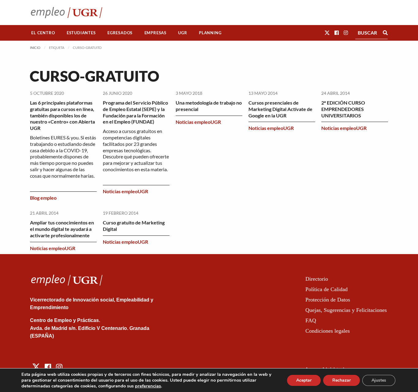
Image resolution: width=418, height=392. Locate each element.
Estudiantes (81, 32)
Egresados (119, 32)
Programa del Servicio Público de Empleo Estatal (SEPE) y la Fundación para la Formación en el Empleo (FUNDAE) (135, 112)
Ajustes (378, 380)
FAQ (310, 320)
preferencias (148, 386)
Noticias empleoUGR (125, 191)
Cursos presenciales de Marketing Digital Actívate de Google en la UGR (280, 109)
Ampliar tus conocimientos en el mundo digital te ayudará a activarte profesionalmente (62, 229)
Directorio (316, 279)
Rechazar (341, 380)
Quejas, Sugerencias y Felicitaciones (346, 310)
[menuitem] (43, 33)
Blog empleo (43, 198)
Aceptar (304, 380)
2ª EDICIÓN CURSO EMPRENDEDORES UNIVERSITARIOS (343, 109)
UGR (182, 32)
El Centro (43, 32)
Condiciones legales (327, 331)
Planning (210, 32)
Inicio (35, 48)
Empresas (155, 32)
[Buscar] (385, 33)
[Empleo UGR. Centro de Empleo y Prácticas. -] (66, 12)
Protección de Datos (327, 300)
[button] (327, 32)
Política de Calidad (326, 289)
